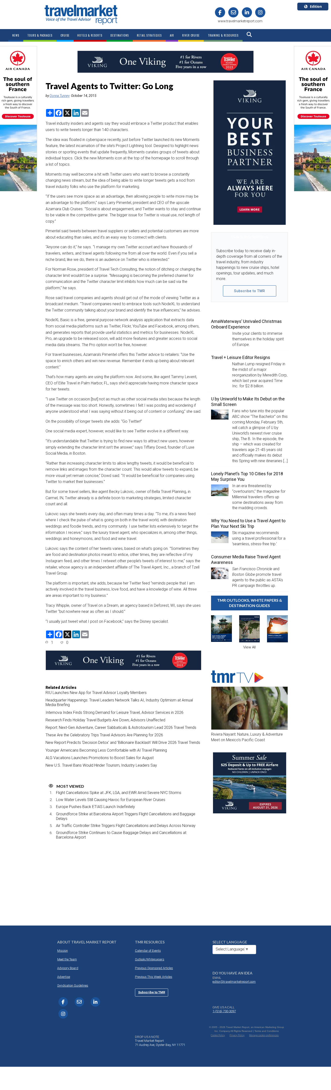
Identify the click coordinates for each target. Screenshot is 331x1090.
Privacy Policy (236, 1035)
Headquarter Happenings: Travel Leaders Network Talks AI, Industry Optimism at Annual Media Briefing (119, 702)
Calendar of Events (148, 950)
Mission (62, 950)
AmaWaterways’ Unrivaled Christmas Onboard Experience (246, 324)
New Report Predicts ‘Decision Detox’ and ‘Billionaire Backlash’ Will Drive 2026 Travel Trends (123, 742)
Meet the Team (67, 959)
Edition (316, 6)
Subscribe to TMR (249, 291)
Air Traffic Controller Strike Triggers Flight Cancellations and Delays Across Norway (126, 825)
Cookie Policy (218, 1035)
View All (249, 647)
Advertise (63, 977)
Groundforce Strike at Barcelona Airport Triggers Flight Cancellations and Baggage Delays (125, 816)
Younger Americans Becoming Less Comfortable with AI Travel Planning (106, 750)
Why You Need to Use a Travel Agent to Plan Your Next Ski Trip (248, 523)
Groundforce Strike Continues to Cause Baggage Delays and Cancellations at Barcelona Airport (121, 835)
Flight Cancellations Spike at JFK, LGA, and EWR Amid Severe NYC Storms (118, 792)
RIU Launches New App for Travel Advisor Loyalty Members (96, 692)
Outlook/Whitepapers (149, 959)
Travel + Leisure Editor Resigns (240, 357)
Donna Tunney (60, 96)
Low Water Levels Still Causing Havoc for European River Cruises (110, 799)
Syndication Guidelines (72, 985)
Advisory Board (67, 968)
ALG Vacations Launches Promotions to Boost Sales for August (100, 757)
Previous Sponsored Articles (154, 968)
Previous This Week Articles (153, 977)
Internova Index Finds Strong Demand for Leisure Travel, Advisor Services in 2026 (114, 712)
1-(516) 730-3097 (224, 1011)
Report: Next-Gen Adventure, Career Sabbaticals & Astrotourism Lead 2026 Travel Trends (121, 727)
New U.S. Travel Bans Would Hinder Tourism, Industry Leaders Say (101, 765)
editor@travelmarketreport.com (234, 981)
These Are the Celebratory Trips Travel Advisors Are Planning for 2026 (104, 735)
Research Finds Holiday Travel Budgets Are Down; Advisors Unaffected (105, 720)
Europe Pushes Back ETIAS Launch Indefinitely (95, 806)
